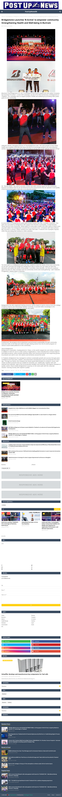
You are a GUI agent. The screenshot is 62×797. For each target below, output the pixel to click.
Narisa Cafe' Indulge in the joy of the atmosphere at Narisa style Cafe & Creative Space (30, 763)
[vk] (45, 648)
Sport (32, 622)
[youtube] (45, 651)
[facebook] (45, 641)
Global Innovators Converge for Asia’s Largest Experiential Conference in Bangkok (29, 457)
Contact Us (58, 795)
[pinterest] (45, 644)
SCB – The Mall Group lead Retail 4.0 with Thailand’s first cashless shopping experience (30, 780)
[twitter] (16, 644)
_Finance (33, 464)
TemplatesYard (13, 795)
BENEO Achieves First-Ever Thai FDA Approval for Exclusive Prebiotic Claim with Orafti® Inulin (32, 751)
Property (33, 617)
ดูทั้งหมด (57, 509)
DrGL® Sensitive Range (14, 421)
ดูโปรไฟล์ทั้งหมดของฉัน (6, 578)
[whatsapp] (16, 641)
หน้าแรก (3, 16)
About (53, 795)
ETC (20, 370)
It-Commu (33, 619)
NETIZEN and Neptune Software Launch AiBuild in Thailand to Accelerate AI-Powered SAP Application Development (34, 428)
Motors (3, 619)
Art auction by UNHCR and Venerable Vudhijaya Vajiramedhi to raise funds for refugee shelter (32, 414)
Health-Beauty (5, 621)
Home (3, 615)
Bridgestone (7, 370)
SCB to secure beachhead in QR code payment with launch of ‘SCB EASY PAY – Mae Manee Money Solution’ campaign (32, 774)
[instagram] (16, 648)
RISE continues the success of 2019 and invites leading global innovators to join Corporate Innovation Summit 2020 (34, 451)
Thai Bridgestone (9, 16)
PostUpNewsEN (31, 12)
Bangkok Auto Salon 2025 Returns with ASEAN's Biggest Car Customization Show (28, 408)
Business (4, 464)
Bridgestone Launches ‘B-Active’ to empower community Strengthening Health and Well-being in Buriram (10, 394)
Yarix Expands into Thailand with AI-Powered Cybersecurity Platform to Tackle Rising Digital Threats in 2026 (34, 734)
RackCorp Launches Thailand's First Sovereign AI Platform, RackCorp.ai (10, 524)
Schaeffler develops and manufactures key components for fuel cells (25, 674)
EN (18, 370)
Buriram (12, 370)
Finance (33, 615)
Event (32, 624)
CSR (16, 370)
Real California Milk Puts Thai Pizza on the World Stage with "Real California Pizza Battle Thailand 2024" (33, 758)
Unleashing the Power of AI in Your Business (30, 523)
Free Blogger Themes (28, 795)
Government (4, 624)
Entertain (4, 622)
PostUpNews (5, 576)
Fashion (33, 621)
